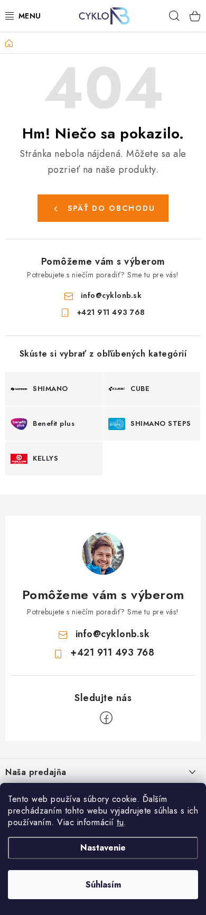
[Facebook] (106, 718)
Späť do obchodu (111, 208)
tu (120, 822)
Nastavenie (103, 848)
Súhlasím (103, 885)
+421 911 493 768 (111, 312)
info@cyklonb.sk (111, 295)
